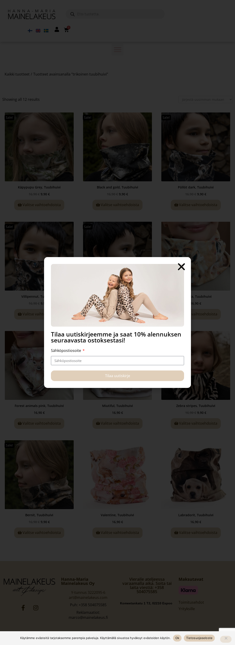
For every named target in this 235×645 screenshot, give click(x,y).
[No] (226, 639)
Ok (177, 638)
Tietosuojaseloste (199, 638)
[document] (117, 322)
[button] (181, 267)
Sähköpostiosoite (66, 350)
